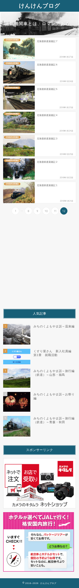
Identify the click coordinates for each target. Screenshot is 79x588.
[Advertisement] (39, 262)
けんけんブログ (39, 5)
